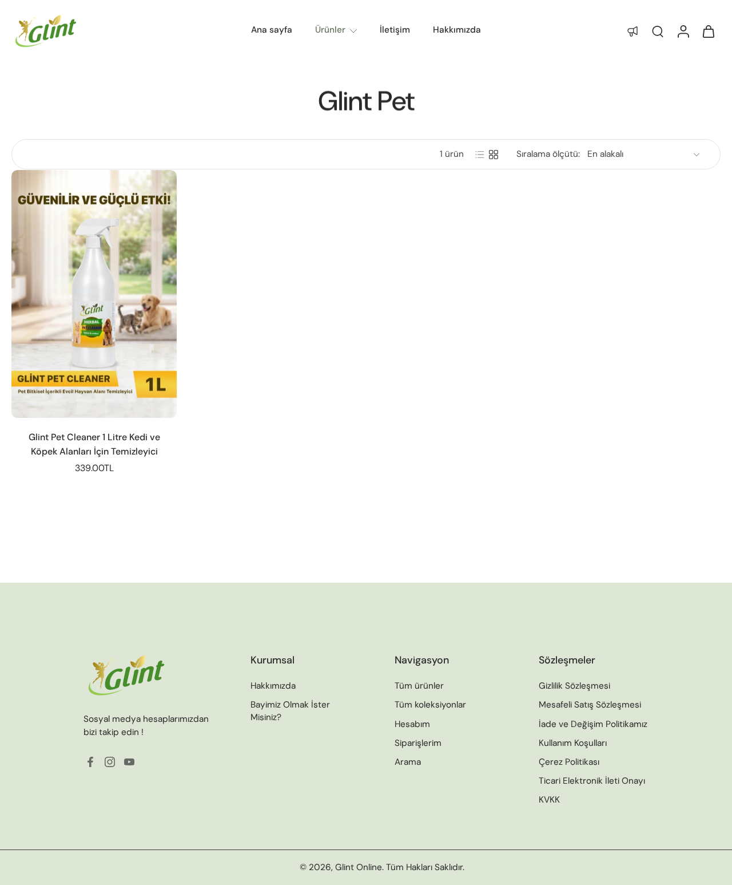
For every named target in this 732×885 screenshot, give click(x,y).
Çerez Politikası (569, 761)
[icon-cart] (708, 31)
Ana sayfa (271, 29)
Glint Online (358, 867)
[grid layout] (493, 154)
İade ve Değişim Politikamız (593, 723)
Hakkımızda (457, 29)
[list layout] (480, 154)
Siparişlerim (418, 742)
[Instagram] (110, 762)
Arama (408, 761)
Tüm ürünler (419, 686)
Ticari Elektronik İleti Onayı (592, 781)
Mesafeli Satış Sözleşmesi (590, 704)
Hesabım (412, 723)
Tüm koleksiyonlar (430, 704)
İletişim (395, 29)
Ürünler (330, 29)
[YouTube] (129, 762)
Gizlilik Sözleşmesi (574, 686)
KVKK (549, 799)
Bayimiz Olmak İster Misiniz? (290, 710)
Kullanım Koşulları (573, 742)
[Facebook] (90, 762)
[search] (657, 30)
